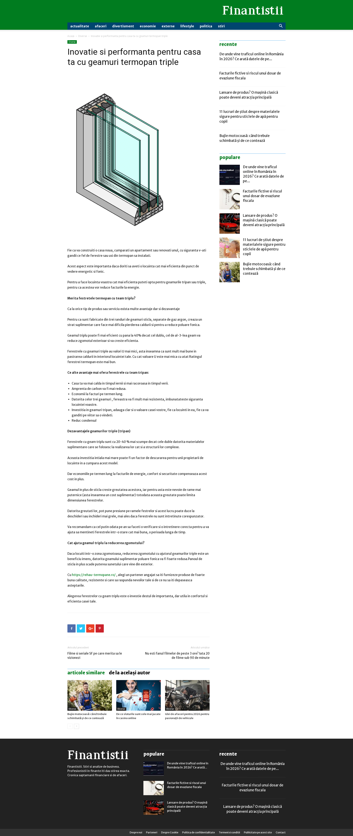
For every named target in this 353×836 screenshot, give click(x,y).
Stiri (221, 26)
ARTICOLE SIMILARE (86, 672)
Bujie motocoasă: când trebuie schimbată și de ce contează (264, 269)
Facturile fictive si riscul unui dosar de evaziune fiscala (262, 196)
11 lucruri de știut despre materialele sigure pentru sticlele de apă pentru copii (249, 116)
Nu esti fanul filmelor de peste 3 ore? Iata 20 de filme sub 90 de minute (177, 655)
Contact (281, 832)
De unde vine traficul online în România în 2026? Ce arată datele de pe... (263, 174)
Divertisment (123, 26)
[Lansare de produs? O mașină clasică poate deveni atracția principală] (229, 223)
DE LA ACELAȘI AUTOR (129, 672)
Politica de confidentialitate (198, 832)
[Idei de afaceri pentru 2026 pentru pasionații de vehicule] (187, 695)
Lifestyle (187, 26)
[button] (281, 26)
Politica (206, 26)
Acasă (70, 36)
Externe (168, 26)
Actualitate (79, 26)
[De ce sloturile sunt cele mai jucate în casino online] (138, 695)
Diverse (82, 36)
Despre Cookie (169, 832)
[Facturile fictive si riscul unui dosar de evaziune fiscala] (229, 199)
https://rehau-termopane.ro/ (94, 575)
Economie (148, 26)
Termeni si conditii (229, 832)
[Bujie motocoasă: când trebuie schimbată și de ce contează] (89, 695)
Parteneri (151, 832)
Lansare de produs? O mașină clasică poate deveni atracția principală (264, 220)
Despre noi (136, 832)
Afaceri (100, 26)
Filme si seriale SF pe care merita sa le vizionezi (94, 655)
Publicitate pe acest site (258, 832)
